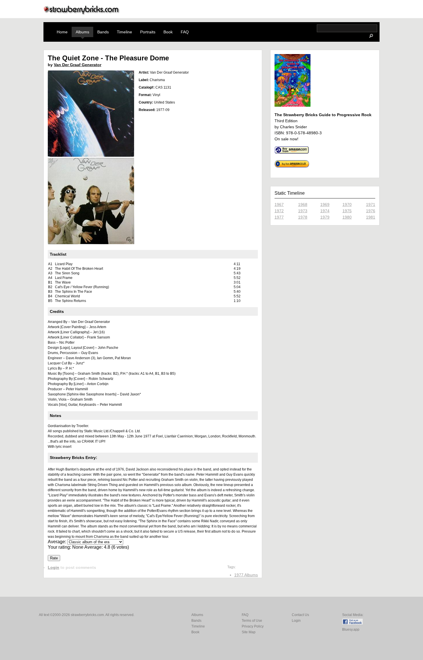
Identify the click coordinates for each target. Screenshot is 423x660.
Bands (103, 32)
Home (62, 32)
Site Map (249, 632)
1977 (279, 217)
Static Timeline (290, 193)
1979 (324, 217)
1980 (347, 217)
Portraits (147, 32)
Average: (57, 541)
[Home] (81, 13)
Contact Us (300, 615)
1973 (302, 210)
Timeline (124, 32)
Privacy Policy (253, 626)
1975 (347, 210)
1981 (370, 217)
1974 (324, 210)
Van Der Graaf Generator (77, 64)
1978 (302, 217)
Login (53, 567)
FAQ (185, 32)
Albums (82, 32)
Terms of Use (252, 621)
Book (168, 32)
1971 (370, 204)
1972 (279, 210)
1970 (347, 204)
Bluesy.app (350, 630)
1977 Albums (246, 575)
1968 (302, 204)
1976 (370, 210)
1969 (324, 204)
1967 (279, 204)
